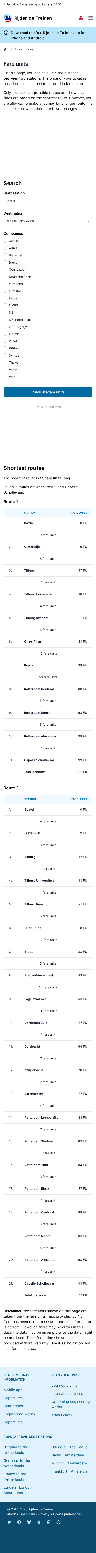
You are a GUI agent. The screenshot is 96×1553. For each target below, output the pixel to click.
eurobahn (15, 284)
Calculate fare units (48, 392)
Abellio (13, 241)
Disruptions (13, 1406)
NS (10, 312)
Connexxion (17, 269)
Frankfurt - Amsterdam (71, 1471)
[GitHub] (58, 1522)
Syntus (13, 355)
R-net (12, 341)
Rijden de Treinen (41, 1509)
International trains (67, 1393)
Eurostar (14, 291)
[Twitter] (9, 1522)
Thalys (13, 362)
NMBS (13, 305)
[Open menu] (91, 18)
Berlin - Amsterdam (68, 1455)
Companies (13, 233)
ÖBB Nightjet (18, 327)
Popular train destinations (28, 1437)
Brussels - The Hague (70, 1447)
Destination (13, 213)
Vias (11, 377)
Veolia (12, 370)
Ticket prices (23, 49)
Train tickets (62, 1415)
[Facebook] (19, 1522)
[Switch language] (81, 18)
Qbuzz (13, 334)
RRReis (13, 348)
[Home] (6, 49)
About (11, 1514)
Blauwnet (15, 255)
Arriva (12, 248)
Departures (13, 1398)
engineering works (32, 4)
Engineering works (19, 1414)
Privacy (44, 1514)
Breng (13, 262)
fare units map (42, 1316)
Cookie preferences (67, 1514)
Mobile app (13, 1390)
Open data (27, 1514)
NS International (20, 319)
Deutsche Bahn (19, 277)
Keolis (12, 298)
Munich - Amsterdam (69, 1463)
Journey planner (65, 1385)
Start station (14, 193)
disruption (11, 4)
